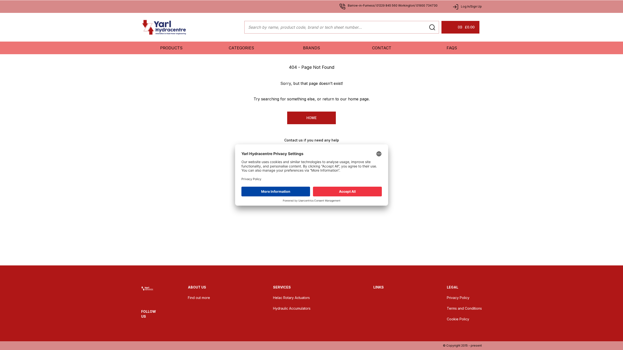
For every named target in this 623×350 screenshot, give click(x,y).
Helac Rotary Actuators (291, 298)
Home (311, 118)
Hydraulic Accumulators (292, 308)
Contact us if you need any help (311, 140)
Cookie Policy (458, 319)
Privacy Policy (458, 298)
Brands (311, 47)
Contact (381, 47)
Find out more (199, 298)
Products (171, 47)
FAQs (452, 47)
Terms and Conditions (464, 308)
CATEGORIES (241, 47)
